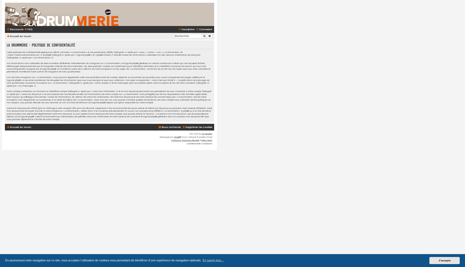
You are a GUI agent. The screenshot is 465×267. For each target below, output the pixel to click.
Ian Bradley (207, 134)
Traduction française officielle (185, 140)
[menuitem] (28, 29)
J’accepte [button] (445, 260)
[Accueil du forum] (105, 14)
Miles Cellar (206, 140)
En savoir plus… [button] (213, 260)
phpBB (177, 137)
